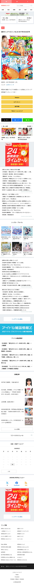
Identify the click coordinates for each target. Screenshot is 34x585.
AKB (3, 9)
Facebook (16, 485)
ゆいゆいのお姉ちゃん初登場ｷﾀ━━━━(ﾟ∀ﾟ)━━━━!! (15, 274)
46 (17, 1)
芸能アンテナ (20, 528)
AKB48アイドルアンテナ (23, 531)
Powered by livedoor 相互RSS (26, 191)
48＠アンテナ (20, 536)
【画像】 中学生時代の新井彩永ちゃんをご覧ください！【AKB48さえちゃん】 (17, 183)
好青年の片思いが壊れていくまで (10, 260)
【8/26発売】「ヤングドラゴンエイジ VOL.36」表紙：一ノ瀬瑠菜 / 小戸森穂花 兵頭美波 (16, 368)
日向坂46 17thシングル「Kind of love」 (11, 210)
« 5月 (9, 471)
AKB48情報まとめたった (23, 549)
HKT (20, 9)
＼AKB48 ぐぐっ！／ (6, 531)
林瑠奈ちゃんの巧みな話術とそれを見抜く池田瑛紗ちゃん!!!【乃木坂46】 (17, 201)
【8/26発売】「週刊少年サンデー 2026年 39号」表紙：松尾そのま (16, 362)
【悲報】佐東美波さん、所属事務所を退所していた (14, 301)
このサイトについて (17, 572)
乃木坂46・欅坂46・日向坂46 (17, 579)
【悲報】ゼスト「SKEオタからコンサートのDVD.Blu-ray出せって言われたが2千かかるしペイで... (17, 276)
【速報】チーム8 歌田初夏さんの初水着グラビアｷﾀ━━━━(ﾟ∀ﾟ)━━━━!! (17, 280)
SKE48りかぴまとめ (22, 560)
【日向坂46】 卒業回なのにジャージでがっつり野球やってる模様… (17, 178)
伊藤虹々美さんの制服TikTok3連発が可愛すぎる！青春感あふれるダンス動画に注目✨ (17, 187)
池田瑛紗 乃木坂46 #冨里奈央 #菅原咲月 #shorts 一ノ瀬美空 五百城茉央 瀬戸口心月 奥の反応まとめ (17, 205)
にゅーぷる (19, 539)
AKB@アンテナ (21, 533)
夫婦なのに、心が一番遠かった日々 (10, 194)
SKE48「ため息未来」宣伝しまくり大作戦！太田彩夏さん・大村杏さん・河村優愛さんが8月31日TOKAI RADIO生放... (17, 190)
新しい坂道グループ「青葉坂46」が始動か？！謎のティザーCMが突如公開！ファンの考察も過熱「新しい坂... (17, 298)
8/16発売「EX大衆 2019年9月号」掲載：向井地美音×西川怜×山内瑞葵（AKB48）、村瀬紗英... (17, 285)
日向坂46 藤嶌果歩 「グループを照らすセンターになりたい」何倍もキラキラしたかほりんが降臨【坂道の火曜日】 (17, 212)
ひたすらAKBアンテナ (6, 536)
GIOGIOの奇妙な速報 (6, 547)
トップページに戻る (17, 319)
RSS (26, 485)
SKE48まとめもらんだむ (23, 547)
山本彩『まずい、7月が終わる (9, 199)
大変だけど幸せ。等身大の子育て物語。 (11, 169)
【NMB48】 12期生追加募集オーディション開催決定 (14, 181)
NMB (14, 9)
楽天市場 (17, 106)
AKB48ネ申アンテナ (5, 533)
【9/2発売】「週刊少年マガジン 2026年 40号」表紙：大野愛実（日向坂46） (16, 350)
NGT (25, 9)
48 (6, 1)
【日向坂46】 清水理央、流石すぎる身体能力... (13, 174)
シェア (17, 120)
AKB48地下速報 (21, 554)
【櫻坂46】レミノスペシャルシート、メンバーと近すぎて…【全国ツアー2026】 (17, 203)
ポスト (7, 120)
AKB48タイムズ (21, 544)
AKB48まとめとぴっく (6, 539)
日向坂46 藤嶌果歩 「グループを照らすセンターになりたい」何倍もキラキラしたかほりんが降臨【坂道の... (17, 267)
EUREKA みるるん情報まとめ (8, 557)
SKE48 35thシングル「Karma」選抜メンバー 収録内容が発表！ (17, 303)
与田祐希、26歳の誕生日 (8, 214)
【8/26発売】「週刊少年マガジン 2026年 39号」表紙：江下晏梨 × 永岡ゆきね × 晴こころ (16, 356)
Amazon (17, 97)
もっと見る (17, 429)
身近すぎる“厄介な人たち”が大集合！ (11, 289)
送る (29, 120)
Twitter (17, 574)
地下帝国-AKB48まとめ (6, 554)
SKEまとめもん (4, 549)
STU (31, 9)
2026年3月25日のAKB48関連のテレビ (11, 271)
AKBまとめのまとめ (5, 528)
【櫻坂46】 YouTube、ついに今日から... (12, 176)
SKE (8, 9)
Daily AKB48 (4, 544)
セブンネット (17, 102)
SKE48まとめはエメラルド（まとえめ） (10, 560)
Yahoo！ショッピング (17, 111)
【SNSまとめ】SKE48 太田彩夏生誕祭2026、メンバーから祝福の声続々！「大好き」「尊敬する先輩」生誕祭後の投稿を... (17, 185)
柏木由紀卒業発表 (6, 278)
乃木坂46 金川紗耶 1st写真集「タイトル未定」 (13, 208)
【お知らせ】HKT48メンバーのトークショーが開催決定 (15, 296)
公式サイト (9, 85)
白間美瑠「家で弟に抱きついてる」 (10, 283)
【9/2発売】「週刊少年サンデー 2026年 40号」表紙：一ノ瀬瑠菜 (17, 172)
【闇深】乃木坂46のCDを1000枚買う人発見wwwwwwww (15, 305)
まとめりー (19, 557)
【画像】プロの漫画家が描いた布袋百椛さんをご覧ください (16, 196)
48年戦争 (3, 552)
